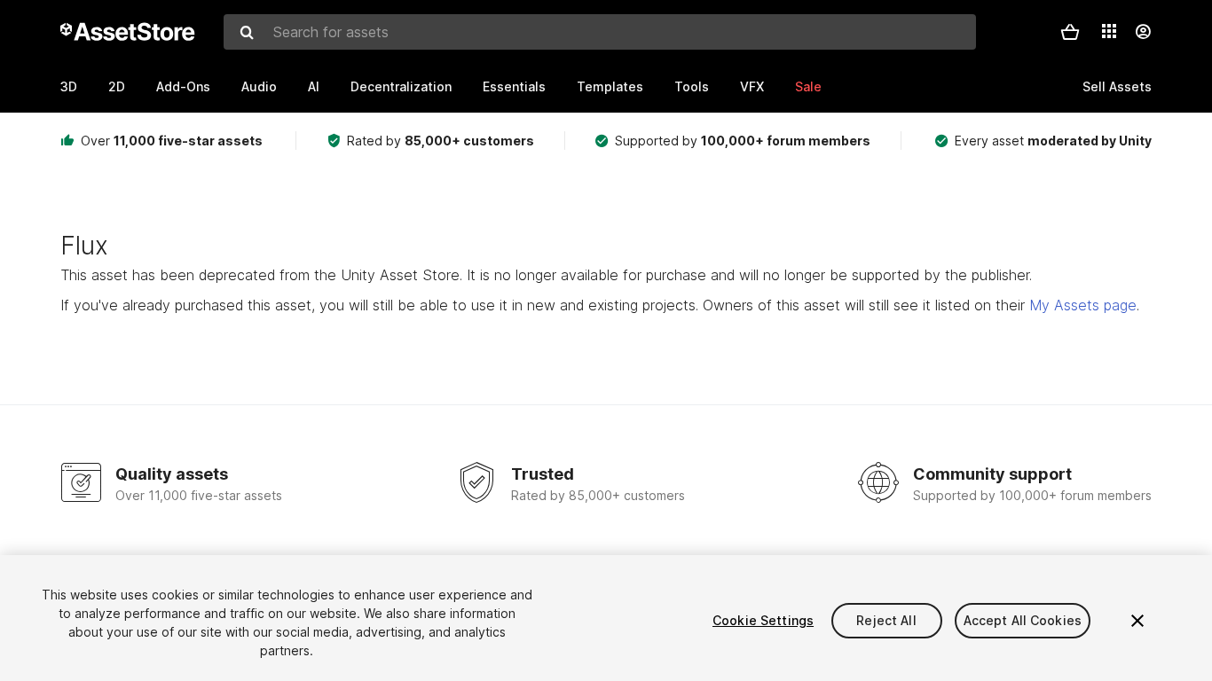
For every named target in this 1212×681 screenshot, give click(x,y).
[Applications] (1109, 31)
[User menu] (1143, 32)
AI (313, 86)
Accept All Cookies (1023, 620)
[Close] (1137, 620)
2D (116, 86)
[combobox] (600, 32)
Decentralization (401, 86)
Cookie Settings (763, 620)
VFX (752, 86)
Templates (610, 86)
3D (68, 86)
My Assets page (1083, 305)
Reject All (886, 620)
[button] (1070, 32)
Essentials (514, 86)
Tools (691, 86)
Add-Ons (183, 86)
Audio (259, 86)
